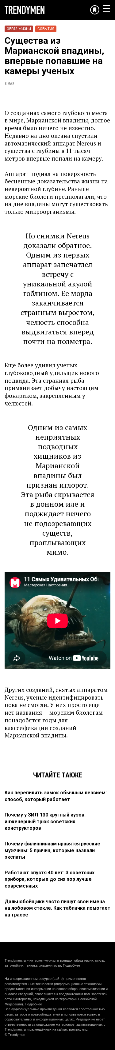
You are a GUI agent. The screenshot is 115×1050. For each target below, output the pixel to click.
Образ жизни (19, 28)
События (45, 28)
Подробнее (71, 965)
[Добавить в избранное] (94, 9)
